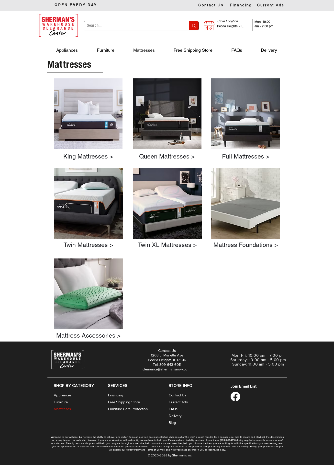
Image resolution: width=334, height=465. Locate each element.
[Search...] (194, 25)
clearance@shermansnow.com (166, 369)
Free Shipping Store (124, 402)
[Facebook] (235, 396)
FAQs (173, 409)
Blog (172, 422)
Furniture (61, 402)
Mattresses (62, 409)
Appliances (62, 395)
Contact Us (177, 395)
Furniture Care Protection (128, 409)
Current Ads (178, 402)
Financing (115, 395)
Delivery (175, 416)
